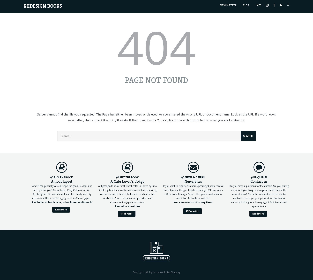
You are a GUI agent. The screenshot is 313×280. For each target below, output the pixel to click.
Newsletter (228, 5)
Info (258, 5)
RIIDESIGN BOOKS (42, 6)
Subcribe (193, 211)
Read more (61, 209)
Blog (246, 5)
